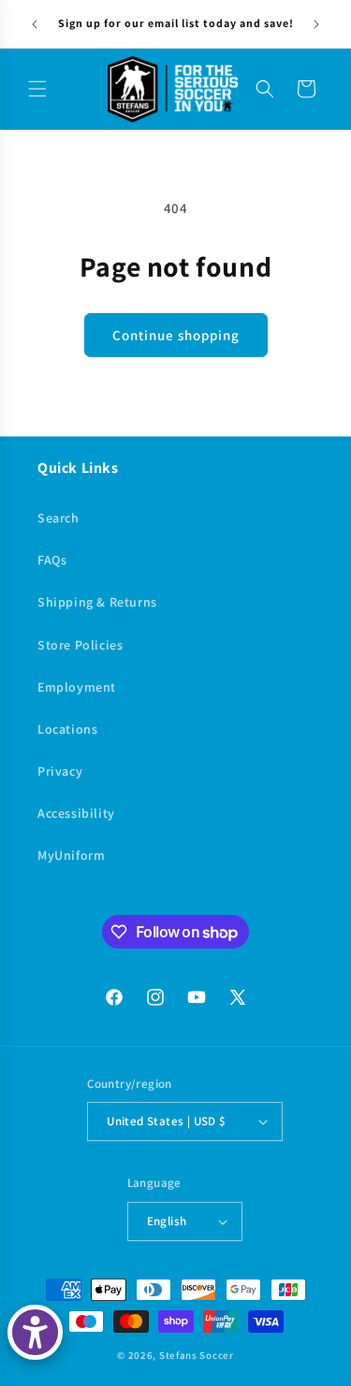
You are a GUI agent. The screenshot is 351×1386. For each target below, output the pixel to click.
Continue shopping (176, 335)
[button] (37, 88)
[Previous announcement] (34, 24)
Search (58, 517)
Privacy (59, 771)
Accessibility (76, 813)
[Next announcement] (316, 24)
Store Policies (80, 644)
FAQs (51, 559)
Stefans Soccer (196, 1355)
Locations (67, 729)
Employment (76, 687)
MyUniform (71, 855)
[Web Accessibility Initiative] (35, 1332)
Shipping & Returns (97, 601)
